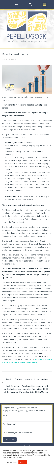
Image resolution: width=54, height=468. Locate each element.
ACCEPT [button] (23, 462)
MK (16, 4)
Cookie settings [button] (10, 462)
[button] (44, 5)
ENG (22, 4)
